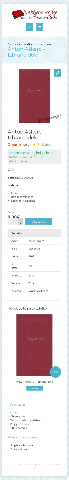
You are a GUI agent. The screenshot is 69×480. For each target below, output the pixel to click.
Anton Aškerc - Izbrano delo (35, 44)
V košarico (38, 221)
